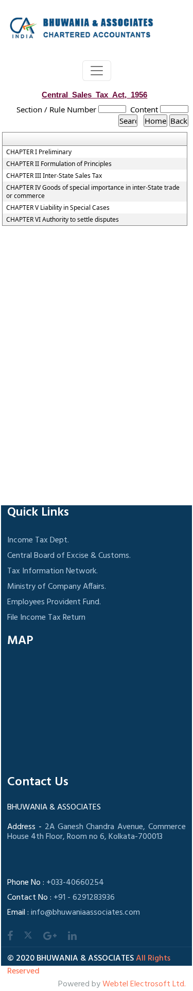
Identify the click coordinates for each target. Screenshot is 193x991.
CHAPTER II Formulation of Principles (59, 164)
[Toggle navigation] (96, 70)
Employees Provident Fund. (54, 602)
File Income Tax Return (46, 617)
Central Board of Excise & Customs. (69, 556)
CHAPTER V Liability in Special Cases (58, 208)
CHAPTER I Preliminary (39, 152)
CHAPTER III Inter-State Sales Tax (54, 176)
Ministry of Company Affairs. (56, 586)
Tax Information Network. (52, 571)
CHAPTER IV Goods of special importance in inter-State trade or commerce (93, 192)
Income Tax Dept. (38, 540)
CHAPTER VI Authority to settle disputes (62, 220)
